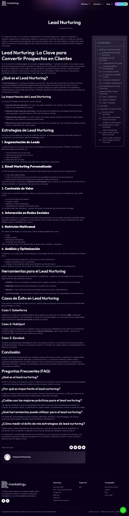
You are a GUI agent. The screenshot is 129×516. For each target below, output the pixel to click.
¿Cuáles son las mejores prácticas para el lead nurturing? (111, 125)
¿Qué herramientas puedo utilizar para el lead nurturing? (110, 132)
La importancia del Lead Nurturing (111, 54)
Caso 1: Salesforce (109, 97)
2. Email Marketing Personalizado (109, 67)
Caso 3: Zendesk (108, 103)
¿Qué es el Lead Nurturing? (109, 50)
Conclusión (103, 106)
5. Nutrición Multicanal (111, 80)
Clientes (84, 4)
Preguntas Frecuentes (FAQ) (110, 109)
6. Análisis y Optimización (112, 83)
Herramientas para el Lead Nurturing (109, 87)
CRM (69, 315)
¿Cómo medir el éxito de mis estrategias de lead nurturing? (111, 140)
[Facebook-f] (3, 501)
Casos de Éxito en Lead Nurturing (108, 92)
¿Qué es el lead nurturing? (108, 113)
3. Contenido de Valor (110, 72)
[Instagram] (7, 501)
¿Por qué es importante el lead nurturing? (111, 118)
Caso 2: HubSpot (109, 100)
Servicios (97, 4)
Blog (108, 4)
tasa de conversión (24, 319)
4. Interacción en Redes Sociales (111, 76)
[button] (71, 447)
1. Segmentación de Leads (112, 63)
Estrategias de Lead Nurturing (106, 59)
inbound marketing (45, 331)
